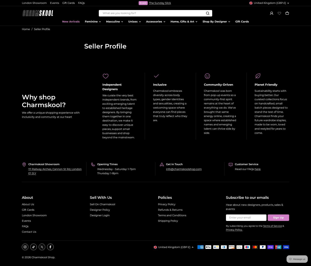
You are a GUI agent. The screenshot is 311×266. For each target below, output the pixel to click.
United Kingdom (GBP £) (270, 3)
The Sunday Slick (160, 3)
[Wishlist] (279, 13)
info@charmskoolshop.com (184, 169)
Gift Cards (68, 3)
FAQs (81, 3)
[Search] (208, 13)
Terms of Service (272, 225)
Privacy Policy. (234, 229)
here (258, 169)
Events (54, 3)
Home (26, 29)
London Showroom (34, 3)
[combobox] (155, 13)
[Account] (272, 13)
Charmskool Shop (43, 257)
